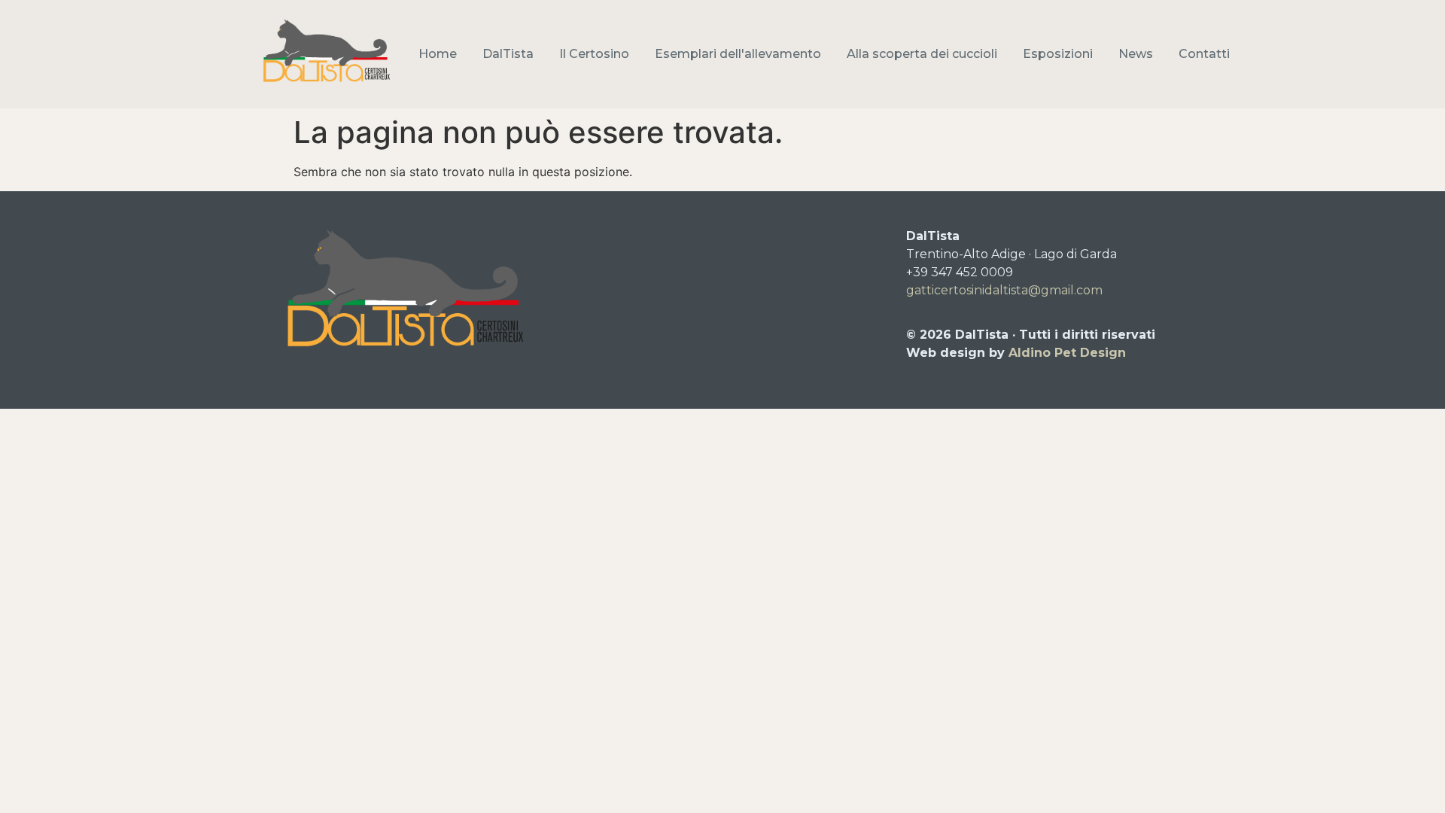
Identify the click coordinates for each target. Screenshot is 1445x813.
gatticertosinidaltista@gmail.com (1004, 290)
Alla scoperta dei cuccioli (922, 54)
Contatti (1204, 54)
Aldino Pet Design (1067, 353)
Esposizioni (1058, 54)
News (1135, 54)
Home (437, 54)
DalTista (508, 54)
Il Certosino (594, 54)
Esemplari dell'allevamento (738, 54)
